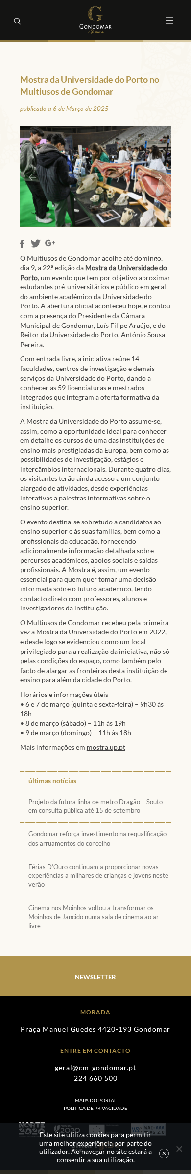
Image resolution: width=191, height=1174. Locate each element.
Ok (164, 1153)
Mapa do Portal (96, 1100)
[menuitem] (95, 1108)
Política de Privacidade (95, 1108)
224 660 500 (96, 1078)
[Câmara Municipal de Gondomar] (95, 20)
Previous (32, 177)
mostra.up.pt (106, 747)
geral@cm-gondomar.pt (95, 1068)
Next (158, 177)
